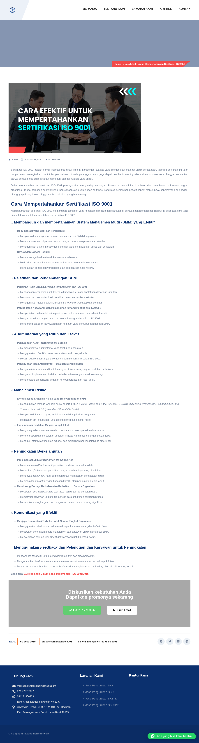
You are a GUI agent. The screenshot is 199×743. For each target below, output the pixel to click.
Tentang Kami (114, 8)
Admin (15, 160)
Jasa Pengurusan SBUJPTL (102, 705)
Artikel (166, 8)
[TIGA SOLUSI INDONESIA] (12, 10)
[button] (172, 736)
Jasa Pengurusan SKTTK (101, 698)
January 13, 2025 (32, 160)
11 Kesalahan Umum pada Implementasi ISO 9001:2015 (56, 574)
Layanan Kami (142, 8)
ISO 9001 (17, 149)
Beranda (90, 8)
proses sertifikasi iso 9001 (57, 641)
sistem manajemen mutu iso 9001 (97, 641)
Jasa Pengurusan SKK (99, 685)
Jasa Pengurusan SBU (99, 692)
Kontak (184, 8)
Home (118, 64)
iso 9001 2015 (28, 641)
